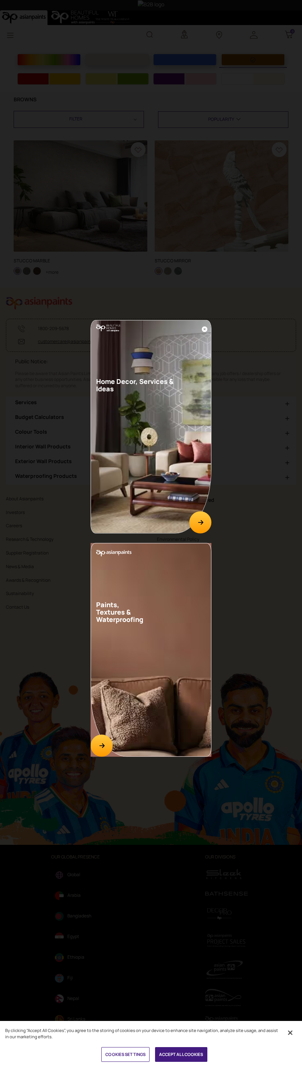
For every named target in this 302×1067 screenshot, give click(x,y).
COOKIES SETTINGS (125, 1054)
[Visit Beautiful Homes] (200, 522)
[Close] (205, 328)
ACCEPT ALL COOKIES (181, 1054)
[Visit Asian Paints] (102, 745)
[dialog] (151, 533)
